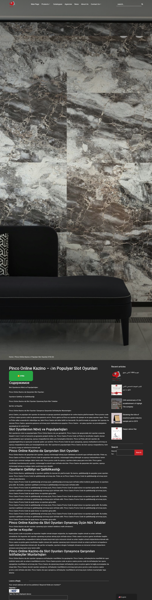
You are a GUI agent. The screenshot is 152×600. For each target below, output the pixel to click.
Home (11, 357)
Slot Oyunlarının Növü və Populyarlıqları (23, 387)
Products (45, 4)
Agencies (68, 4)
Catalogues (57, 4)
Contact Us (95, 4)
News (76, 4)
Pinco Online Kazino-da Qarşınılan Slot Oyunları (26, 392)
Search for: (114, 452)
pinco (11, 414)
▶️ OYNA (21, 376)
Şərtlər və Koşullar (15, 406)
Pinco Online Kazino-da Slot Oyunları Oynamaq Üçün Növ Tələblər (33, 401)
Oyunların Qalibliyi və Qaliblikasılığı (21, 397)
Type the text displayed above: (20, 594)
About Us (84, 4)
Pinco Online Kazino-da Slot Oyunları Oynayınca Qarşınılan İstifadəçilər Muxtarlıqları (40, 411)
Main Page (35, 4)
